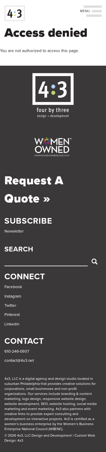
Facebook (13, 287)
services (41, 394)
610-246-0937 (16, 351)
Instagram (12, 296)
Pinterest (12, 314)
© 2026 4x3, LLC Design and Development (38, 435)
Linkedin (11, 324)
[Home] (14, 13)
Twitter (10, 305)
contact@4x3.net (19, 360)
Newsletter (14, 231)
